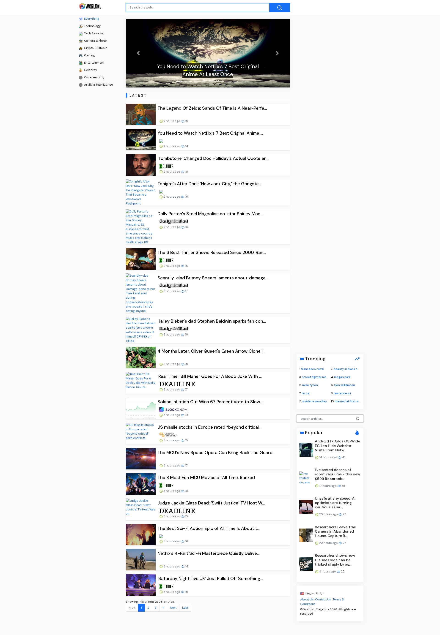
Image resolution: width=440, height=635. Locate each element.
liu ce (305, 393)
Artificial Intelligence (98, 85)
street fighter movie (316, 377)
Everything (91, 19)
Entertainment (93, 63)
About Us (306, 599)
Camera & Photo (95, 41)
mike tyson (310, 385)
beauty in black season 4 (351, 369)
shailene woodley (314, 401)
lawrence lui (342, 393)
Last (185, 608)
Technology (92, 26)
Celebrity (90, 70)
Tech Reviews (93, 33)
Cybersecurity (93, 77)
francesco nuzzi (312, 369)
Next (173, 608)
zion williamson (344, 385)
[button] (138, 53)
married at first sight (349, 401)
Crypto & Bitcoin (95, 48)
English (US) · (314, 593)
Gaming (89, 55)
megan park (342, 377)
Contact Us (323, 599)
